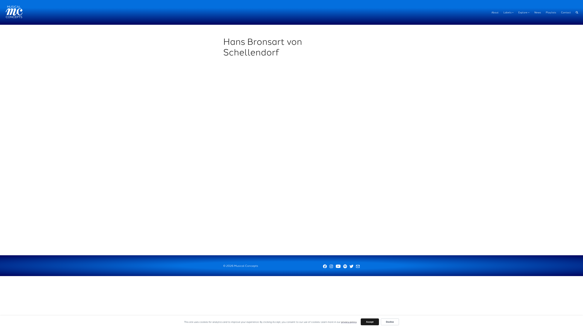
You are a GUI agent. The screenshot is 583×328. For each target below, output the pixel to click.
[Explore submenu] (529, 12)
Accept (369, 322)
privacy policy (349, 321)
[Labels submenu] (513, 12)
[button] (577, 12)
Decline (390, 322)
